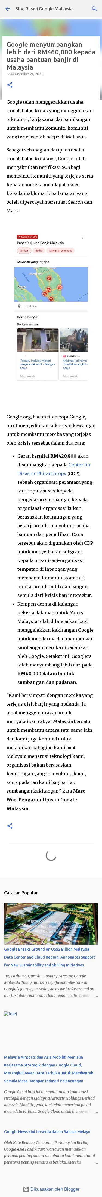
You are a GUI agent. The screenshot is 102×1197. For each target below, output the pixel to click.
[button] (10, 85)
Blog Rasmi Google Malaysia (44, 8)
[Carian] (94, 8)
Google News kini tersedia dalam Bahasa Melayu (47, 1132)
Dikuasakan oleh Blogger (54, 1189)
